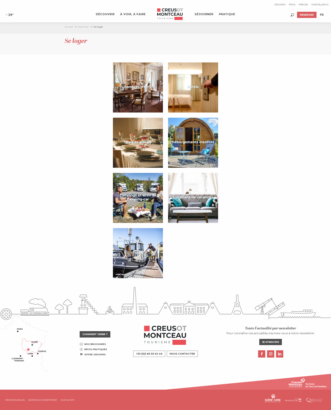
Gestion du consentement (42, 400)
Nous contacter (182, 353)
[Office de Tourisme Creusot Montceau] (170, 14)
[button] (292, 15)
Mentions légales (15, 400)
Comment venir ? (95, 334)
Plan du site (67, 400)
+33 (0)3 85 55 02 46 (149, 353)
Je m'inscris (270, 342)
